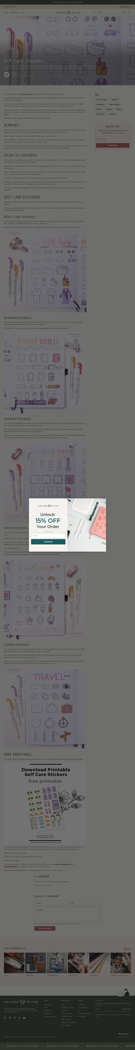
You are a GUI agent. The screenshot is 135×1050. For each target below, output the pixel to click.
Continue (48, 542)
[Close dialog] (103, 501)
